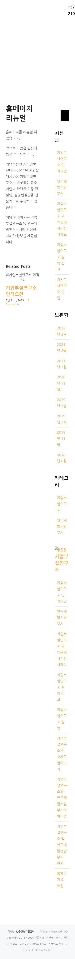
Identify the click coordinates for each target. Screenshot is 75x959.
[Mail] (56, 910)
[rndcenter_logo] (11, 4)
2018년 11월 (61, 439)
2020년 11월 (61, 383)
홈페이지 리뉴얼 (62, 880)
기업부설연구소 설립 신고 (62, 257)
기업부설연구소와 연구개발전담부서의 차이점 (62, 798)
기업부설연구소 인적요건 (22, 277)
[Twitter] (63, 902)
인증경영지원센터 (24, 931)
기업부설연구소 (62, 504)
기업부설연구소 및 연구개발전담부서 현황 (62, 845)
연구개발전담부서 (62, 187)
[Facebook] (56, 902)
